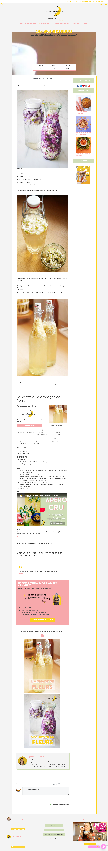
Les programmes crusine (61, 24)
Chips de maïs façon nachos (83, 154)
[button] (42, 635)
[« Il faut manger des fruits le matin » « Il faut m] (10, 825)
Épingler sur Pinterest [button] (56, 425)
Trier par (55, 784)
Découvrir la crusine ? (28, 24)
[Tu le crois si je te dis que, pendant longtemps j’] (10, 842)
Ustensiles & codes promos (101, 1)
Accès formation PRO (69, 1)
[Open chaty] (103, 846)
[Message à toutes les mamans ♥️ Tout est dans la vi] (25, 825)
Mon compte (91, 1)
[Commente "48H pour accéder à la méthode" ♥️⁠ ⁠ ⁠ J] (25, 842)
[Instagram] (104, 4)
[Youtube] (106, 4)
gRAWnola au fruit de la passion (83, 133)
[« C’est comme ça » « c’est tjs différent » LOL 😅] (18, 825)
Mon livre (76, 24)
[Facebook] (101, 4)
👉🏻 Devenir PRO (44, 24)
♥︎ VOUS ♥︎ (86, 24)
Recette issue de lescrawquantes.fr (28, 537)
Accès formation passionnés (82, 1)
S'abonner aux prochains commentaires (61, 804)
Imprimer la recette (30, 425)
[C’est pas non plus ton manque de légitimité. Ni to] (18, 842)
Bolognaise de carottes (81, 113)
